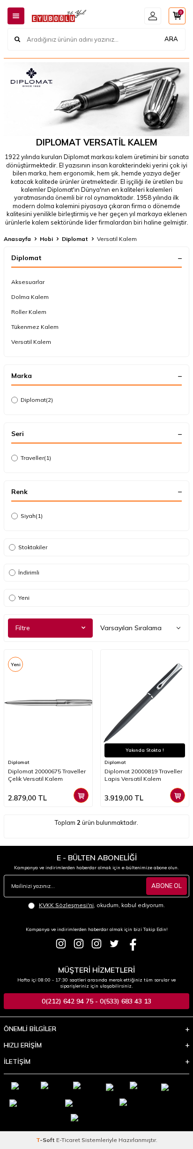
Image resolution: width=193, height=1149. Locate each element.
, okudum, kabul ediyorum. (102, 905)
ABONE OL (166, 885)
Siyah (32, 515)
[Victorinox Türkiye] (79, 944)
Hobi (46, 238)
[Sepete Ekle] (81, 795)
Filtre (22, 628)
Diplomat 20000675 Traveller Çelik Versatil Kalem (47, 775)
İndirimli (28, 572)
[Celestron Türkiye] (96, 944)
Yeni (24, 597)
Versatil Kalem (31, 341)
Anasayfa (17, 238)
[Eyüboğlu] (61, 944)
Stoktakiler (32, 547)
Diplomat (75, 238)
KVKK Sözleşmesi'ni (66, 905)
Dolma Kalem (30, 296)
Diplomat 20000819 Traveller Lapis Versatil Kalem (143, 775)
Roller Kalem (28, 311)
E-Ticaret (68, 1139)
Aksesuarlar (28, 281)
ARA (171, 39)
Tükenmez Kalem (35, 326)
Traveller (36, 457)
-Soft (46, 1139)
